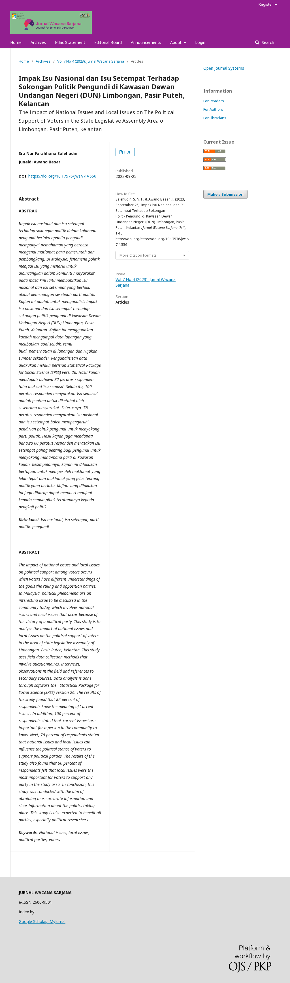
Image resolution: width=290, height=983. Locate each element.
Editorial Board (108, 42)
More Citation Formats (138, 255)
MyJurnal (57, 921)
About (176, 42)
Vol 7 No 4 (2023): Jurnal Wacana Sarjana (90, 61)
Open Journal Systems (223, 68)
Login (200, 42)
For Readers (213, 100)
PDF (127, 152)
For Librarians (214, 117)
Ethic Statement (70, 42)
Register (266, 4)
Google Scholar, (34, 921)
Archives (38, 42)
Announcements (146, 42)
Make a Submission (225, 194)
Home (16, 42)
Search (267, 42)
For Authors (213, 109)
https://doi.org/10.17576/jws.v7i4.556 (62, 176)
